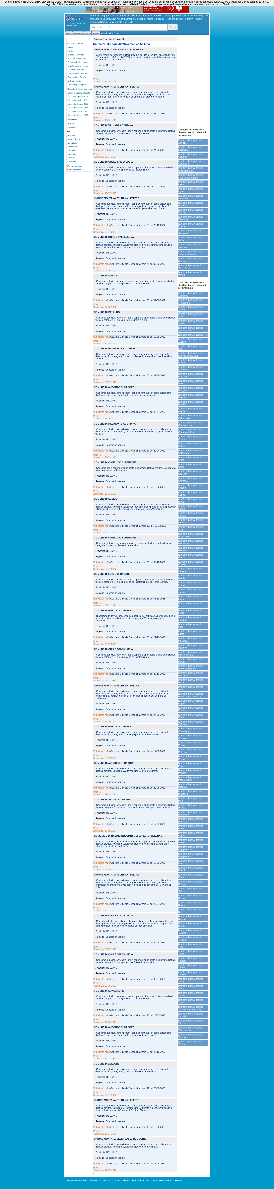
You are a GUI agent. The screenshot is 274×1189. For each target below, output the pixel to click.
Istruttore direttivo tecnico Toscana (190, 245)
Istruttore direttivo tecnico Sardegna (190, 231)
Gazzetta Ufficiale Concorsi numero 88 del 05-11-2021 (137, 599)
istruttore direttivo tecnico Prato (190, 827)
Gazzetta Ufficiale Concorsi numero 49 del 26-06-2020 (137, 1088)
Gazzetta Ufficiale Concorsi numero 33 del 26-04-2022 (137, 412)
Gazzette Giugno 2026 (78, 104)
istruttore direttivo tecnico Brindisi (190, 403)
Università (128, 22)
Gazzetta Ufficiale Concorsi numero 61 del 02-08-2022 (137, 375)
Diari (156, 19)
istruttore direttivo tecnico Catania (190, 444)
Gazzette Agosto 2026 (78, 96)
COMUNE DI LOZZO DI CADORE (112, 574)
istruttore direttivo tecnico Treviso (190, 973)
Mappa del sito (74, 139)
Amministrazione (150, 15)
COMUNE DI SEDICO (105, 499)
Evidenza (72, 51)
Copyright (72, 154)
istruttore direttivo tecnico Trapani (190, 959)
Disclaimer (72, 161)
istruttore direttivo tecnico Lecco (190, 611)
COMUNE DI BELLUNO (107, 312)
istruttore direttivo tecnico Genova (190, 549)
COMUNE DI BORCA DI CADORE (112, 610)
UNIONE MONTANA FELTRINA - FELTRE (116, 87)
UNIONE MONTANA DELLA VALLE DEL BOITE (120, 1139)
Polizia (130, 19)
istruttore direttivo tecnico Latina (190, 597)
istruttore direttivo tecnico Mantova (190, 646)
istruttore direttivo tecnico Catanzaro (190, 451)
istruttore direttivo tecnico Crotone (190, 486)
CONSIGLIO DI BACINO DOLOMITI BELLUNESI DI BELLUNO (128, 836)
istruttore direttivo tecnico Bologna (190, 389)
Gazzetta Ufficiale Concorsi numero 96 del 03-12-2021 (137, 562)
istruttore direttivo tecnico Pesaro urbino (190, 778)
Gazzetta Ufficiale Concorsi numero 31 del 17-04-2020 (137, 1163)
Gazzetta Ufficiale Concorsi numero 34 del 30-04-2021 (137, 943)
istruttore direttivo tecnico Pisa (190, 799)
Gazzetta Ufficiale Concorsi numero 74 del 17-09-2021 (137, 751)
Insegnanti (202, 15)
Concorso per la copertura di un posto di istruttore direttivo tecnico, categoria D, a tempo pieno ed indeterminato (135, 469)
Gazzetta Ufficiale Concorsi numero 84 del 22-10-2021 (137, 674)
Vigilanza (122, 19)
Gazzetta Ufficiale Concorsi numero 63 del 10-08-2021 (137, 863)
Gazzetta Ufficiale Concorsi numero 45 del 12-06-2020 (137, 1127)
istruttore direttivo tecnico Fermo (190, 507)
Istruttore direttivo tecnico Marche (190, 204)
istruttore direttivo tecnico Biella (190, 382)
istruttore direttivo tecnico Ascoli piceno (190, 329)
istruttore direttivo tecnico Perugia (190, 771)
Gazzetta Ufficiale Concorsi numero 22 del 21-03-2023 (137, 113)
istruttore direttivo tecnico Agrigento (190, 294)
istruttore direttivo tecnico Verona (190, 1021)
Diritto (128, 15)
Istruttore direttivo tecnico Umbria (190, 259)
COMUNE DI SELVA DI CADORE (112, 800)
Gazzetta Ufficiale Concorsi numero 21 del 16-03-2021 (137, 1015)
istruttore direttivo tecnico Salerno (190, 889)
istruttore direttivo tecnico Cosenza (190, 472)
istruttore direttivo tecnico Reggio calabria (190, 848)
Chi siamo (72, 146)
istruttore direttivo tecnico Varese (190, 994)
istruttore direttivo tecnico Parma (190, 757)
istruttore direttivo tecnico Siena (190, 910)
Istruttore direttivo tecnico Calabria (190, 155)
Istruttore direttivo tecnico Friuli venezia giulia (190, 176)
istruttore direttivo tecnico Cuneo (190, 493)
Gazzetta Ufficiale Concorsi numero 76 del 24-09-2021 (137, 715)
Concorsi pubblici (75, 43)
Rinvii (162, 19)
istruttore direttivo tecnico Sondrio (190, 924)
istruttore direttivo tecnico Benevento (190, 368)
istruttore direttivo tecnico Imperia (190, 569)
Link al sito (72, 143)
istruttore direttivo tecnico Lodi (190, 625)
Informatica (95, 15)
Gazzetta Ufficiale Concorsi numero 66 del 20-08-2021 (137, 788)
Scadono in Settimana (78, 62)
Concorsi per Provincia (78, 77)
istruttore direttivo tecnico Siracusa (190, 917)
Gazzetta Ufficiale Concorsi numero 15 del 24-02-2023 (137, 150)
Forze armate (115, 22)
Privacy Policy (152, 1180)
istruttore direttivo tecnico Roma (190, 876)
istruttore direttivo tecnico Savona (190, 903)
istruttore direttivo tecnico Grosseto (190, 563)
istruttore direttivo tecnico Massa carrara (190, 653)
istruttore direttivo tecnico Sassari (190, 896)
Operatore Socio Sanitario (184, 15)
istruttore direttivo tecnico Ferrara (190, 514)
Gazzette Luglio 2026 (77, 100)
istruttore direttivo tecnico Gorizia (190, 556)
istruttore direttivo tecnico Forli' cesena (190, 535)
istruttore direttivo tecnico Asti (193, 335)
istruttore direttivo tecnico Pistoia (190, 806)
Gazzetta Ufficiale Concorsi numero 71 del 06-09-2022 (137, 264)
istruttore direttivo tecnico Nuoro (190, 716)
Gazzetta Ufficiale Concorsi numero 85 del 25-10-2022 (137, 225)
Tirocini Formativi (184, 19)
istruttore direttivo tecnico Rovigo (190, 882)
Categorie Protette (144, 19)
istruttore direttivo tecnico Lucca (190, 632)
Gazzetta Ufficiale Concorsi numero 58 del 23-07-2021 (137, 904)
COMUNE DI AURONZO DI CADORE (114, 387)
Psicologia (164, 15)
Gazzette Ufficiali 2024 (78, 115)
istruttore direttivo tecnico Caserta (190, 437)
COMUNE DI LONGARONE (109, 991)
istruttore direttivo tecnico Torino (190, 952)
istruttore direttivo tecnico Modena (190, 688)
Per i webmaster (74, 166)
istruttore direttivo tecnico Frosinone (190, 542)
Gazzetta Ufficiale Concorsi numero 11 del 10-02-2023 (137, 186)
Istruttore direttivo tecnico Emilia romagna (190, 169)
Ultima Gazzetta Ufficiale (79, 93)
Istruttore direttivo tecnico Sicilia (190, 238)
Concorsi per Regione (77, 73)
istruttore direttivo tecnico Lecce (190, 604)
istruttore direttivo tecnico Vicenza (190, 1035)
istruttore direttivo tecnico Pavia (190, 764)
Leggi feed (76, 170)
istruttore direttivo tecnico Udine (190, 987)
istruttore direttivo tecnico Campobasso (190, 423)
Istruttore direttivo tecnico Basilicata (190, 148)
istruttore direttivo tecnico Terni (190, 945)
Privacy (71, 158)
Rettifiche (170, 19)
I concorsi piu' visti (76, 69)
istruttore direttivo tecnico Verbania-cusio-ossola (190, 1008)
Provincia (95, 22)
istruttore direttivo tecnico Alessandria (190, 301)
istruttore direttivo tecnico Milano (190, 681)
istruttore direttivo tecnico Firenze (190, 521)
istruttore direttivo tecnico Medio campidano (190, 667)
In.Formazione (137, 1180)
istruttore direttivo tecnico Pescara (190, 785)
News (70, 47)
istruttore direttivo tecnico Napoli (190, 702)
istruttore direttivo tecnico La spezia (192, 590)
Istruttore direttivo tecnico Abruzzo (190, 141)
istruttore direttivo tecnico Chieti (190, 458)
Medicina (136, 15)
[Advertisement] (193, 81)
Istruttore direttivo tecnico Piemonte (190, 218)
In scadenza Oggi (76, 55)
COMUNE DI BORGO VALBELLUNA (114, 237)
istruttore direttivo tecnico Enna (190, 500)
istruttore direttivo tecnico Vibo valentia (190, 1028)
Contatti (71, 150)
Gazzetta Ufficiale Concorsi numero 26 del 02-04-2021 (137, 979)
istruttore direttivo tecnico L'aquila (190, 583)
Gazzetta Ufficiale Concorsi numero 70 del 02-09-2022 (137, 300)
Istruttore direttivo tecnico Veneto (190, 273)
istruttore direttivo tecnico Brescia (190, 396)
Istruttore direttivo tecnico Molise (190, 211)
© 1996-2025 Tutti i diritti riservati (114, 1180)
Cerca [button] (173, 27)
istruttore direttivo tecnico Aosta (190, 315)
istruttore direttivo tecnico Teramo (190, 938)
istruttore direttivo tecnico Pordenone (190, 813)
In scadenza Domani (77, 58)
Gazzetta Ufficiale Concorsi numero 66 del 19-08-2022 (137, 337)
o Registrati (114, 33)
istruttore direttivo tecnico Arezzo (190, 322)
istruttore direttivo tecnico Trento (190, 966)
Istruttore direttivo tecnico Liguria (190, 190)
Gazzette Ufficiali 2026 (78, 107)
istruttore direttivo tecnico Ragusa (190, 834)
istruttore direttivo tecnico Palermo (190, 750)
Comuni (104, 22)
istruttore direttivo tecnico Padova (190, 743)
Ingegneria (107, 15)
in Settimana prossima (78, 66)
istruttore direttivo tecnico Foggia (190, 528)
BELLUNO (111, 65)
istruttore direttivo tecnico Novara (190, 709)
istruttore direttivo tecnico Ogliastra (190, 723)
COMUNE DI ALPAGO (106, 276)
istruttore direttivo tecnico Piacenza (190, 792)
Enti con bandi (74, 81)
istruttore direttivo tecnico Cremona (190, 479)
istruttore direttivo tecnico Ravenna (190, 841)
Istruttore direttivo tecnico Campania (190, 162)
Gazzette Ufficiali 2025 (78, 111)
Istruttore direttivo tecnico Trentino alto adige (190, 252)
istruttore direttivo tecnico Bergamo (190, 375)
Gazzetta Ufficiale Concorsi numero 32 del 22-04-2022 (137, 451)
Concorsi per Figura (77, 84)
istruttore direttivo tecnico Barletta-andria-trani (190, 354)
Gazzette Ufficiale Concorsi (79, 89)
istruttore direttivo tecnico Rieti (190, 862)
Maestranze (96, 19)
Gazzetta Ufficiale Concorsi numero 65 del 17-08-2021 (137, 824)
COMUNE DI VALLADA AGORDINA (113, 125)
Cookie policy (178, 1180)
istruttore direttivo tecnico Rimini (190, 869)
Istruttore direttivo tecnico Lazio (190, 183)
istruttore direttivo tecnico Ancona (190, 308)
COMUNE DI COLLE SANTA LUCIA (113, 162)
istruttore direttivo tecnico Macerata (190, 639)
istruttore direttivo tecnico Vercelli (190, 1015)
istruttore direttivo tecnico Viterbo (190, 1042)
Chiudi (226, 4)
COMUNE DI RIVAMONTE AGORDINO (115, 349)
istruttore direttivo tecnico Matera (190, 660)
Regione (198, 19)
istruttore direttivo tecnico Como (190, 465)
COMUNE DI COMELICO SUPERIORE (115, 462)
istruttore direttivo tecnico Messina (190, 674)
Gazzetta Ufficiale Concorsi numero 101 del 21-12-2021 (138, 526)
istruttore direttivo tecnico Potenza (190, 820)
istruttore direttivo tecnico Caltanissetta (190, 416)
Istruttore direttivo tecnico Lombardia (190, 197)
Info (217, 4)
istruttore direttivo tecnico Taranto (190, 931)
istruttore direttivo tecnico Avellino (190, 340)
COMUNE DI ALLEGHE (106, 1064)
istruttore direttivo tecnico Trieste (190, 980)
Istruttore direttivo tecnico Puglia (190, 225)
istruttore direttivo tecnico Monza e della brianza (190, 695)
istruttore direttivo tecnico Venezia (190, 1001)
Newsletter (72, 127)
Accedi (104, 33)
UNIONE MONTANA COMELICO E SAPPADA (119, 49)
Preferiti (71, 135)
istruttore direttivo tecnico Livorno (190, 618)
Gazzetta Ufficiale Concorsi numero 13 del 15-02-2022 (137, 487)
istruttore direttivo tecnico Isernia (190, 576)
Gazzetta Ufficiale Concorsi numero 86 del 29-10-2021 (137, 637)
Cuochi (106, 19)
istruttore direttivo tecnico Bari (190, 347)
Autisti (113, 19)
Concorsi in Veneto (115, 71)
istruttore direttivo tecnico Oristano (190, 736)
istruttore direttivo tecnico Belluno (190, 361)
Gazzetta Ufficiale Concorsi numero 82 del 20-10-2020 (137, 1052)
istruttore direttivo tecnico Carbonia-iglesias (190, 430)
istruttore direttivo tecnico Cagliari (190, 409)
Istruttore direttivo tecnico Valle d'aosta (190, 266)
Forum (71, 123)
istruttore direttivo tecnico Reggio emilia (190, 855)
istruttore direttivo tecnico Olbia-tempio (190, 729)
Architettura (119, 15)
